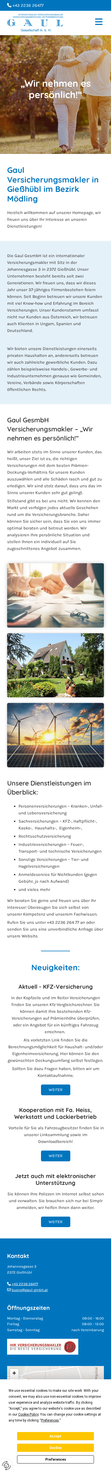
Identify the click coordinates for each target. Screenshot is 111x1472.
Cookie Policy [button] (28, 1414)
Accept (55, 1436)
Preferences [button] (50, 1420)
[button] (87, 23)
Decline (55, 1448)
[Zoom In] (14, 1373)
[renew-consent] (6, 1465)
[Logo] (35, 23)
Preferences (55, 1460)
